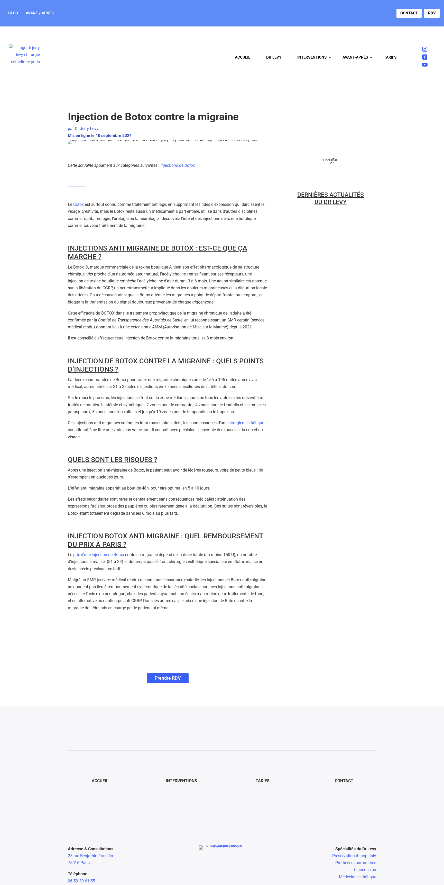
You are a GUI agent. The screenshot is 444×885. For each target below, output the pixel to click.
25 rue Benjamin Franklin (90, 855)
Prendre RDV (168, 678)
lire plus (306, 259)
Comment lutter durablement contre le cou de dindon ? (328, 477)
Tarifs (390, 57)
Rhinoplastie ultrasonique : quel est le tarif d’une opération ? (330, 304)
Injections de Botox (178, 165)
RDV (432, 13)
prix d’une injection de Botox (98, 554)
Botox (78, 204)
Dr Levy (273, 57)
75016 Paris (79, 862)
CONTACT (409, 13)
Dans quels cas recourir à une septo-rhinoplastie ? (329, 245)
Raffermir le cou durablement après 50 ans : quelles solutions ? (329, 417)
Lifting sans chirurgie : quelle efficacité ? (327, 533)
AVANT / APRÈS (40, 13)
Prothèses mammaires (355, 862)
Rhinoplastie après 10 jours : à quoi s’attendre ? (330, 360)
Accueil (242, 57)
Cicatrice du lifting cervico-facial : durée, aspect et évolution (326, 590)
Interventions (312, 57)
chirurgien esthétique (245, 422)
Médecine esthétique (357, 876)
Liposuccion (365, 869)
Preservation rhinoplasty (354, 855)
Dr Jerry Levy (86, 128)
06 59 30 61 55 (81, 881)
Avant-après (355, 57)
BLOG (13, 13)
